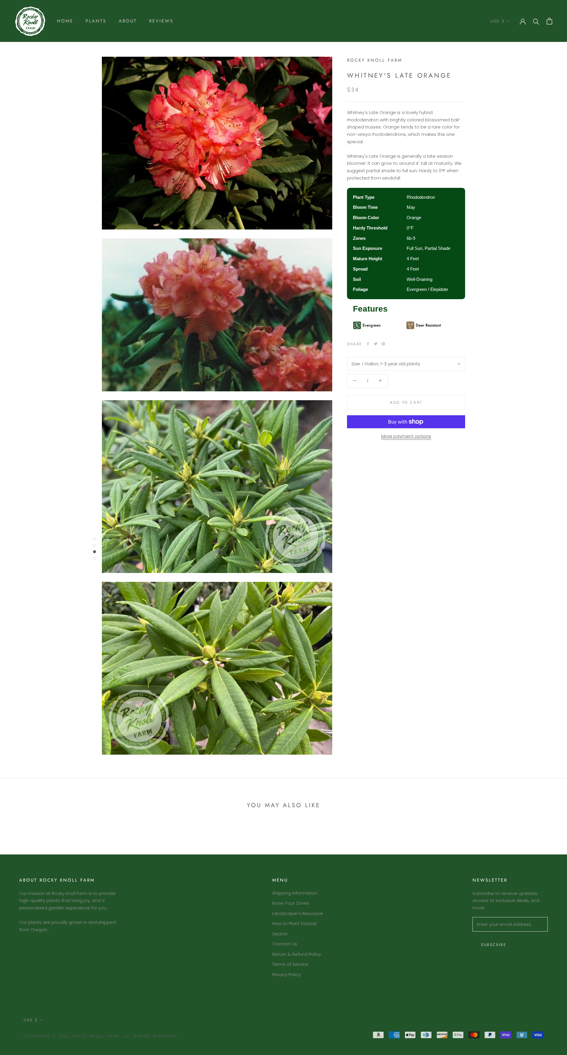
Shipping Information (294, 893)
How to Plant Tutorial (294, 923)
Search (280, 934)
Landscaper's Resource (297, 913)
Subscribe (493, 944)
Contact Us (284, 944)
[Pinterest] (383, 344)
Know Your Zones (290, 903)
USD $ (498, 21)
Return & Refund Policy (296, 954)
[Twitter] (375, 344)
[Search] (536, 21)
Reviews (161, 21)
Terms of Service (290, 964)
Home (65, 21)
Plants (96, 21)
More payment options (406, 436)
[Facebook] (368, 344)
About (128, 21)
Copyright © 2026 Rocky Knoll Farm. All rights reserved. (101, 1036)
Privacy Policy (286, 974)
